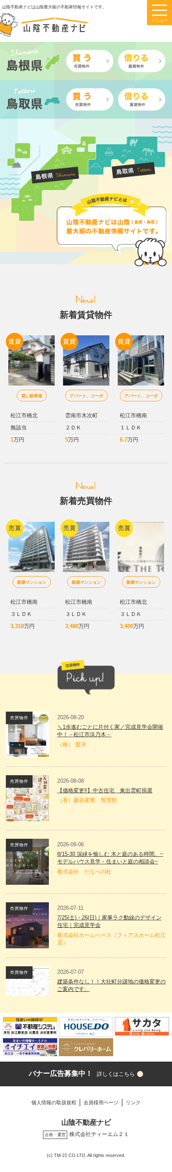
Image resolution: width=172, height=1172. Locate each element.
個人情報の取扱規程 (53, 1102)
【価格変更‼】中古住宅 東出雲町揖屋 (104, 790)
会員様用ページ (101, 1102)
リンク (133, 1102)
